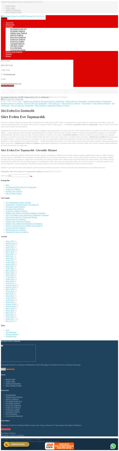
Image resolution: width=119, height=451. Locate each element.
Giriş (7, 330)
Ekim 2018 (10, 302)
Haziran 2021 (11, 250)
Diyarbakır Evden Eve (18, 29)
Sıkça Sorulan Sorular (14, 12)
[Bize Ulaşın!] (113, 446)
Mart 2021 (9, 256)
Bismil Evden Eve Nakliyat (16, 230)
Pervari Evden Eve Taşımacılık (35, 103)
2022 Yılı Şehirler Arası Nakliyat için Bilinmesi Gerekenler (27, 215)
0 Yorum (66, 106)
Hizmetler (9, 27)
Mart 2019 (9, 294)
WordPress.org (11, 336)
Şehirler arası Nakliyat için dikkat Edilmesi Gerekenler (25, 213)
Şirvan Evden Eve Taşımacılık (22, 106)
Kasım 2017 (10, 319)
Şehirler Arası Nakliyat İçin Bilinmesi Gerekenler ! (24, 224)
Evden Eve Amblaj (17, 41)
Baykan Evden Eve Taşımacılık (52, 101)
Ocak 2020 (10, 277)
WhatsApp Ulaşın (7, 86)
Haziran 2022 (11, 243)
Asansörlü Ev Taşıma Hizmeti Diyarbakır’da (22, 205)
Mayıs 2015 (10, 321)
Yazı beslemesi (11, 332)
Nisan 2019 (10, 292)
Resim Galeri (10, 6)
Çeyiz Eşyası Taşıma (17, 50)
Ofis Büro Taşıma (16, 46)
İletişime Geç (6, 429)
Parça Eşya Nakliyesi (18, 37)
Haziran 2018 (11, 306)
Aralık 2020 (10, 262)
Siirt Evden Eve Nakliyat (71, 103)
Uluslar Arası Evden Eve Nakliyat (18, 221)
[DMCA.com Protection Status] (8, 370)
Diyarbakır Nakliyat (17, 31)
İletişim (8, 56)
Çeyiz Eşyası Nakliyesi (14, 416)
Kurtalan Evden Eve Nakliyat (12, 103)
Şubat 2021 (10, 258)
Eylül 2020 (10, 268)
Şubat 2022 (10, 247)
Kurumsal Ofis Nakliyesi (15, 209)
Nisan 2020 (10, 273)
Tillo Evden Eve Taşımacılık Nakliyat (48, 106)
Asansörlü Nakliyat (17, 44)
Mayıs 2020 (10, 271)
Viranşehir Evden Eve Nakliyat (17, 232)
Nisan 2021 (10, 254)
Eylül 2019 (10, 283)
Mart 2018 (9, 313)
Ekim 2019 (10, 281)
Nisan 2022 (10, 245)
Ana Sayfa (9, 23)
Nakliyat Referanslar (13, 10)
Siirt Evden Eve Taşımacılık (17, 110)
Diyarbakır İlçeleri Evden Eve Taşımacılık (21, 187)
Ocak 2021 (10, 260)
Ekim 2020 (10, 266)
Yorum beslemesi (12, 334)
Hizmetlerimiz (11, 395)
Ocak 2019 (10, 298)
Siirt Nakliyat (87, 103)
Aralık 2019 (10, 279)
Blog (7, 185)
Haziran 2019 (11, 287)
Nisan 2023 (10, 241)
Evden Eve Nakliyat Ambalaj (16, 211)
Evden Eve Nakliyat (17, 39)
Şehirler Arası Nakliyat (18, 33)
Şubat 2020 (10, 275)
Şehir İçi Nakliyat (16, 35)
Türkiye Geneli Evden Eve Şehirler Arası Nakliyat (24, 226)
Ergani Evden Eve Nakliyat (16, 228)
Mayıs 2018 (10, 308)
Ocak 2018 (10, 317)
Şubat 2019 (10, 296)
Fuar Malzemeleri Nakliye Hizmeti (18, 203)
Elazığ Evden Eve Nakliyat (16, 219)
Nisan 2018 (10, 310)
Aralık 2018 (10, 300)
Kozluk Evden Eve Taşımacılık (99, 101)
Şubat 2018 (10, 315)
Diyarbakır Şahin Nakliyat (15, 207)
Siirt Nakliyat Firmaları (101, 103)
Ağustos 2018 (11, 304)
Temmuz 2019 (11, 285)
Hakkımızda (10, 25)
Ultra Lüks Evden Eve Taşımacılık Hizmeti (21, 217)
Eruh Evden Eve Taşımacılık (76, 101)
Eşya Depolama (16, 48)
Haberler (9, 54)
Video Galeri (10, 8)
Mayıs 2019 (10, 289)
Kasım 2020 (10, 264)
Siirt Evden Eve (54, 103)
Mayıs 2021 (10, 252)
